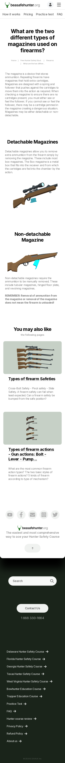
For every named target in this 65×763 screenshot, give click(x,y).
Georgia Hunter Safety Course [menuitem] (24, 666)
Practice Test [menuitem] (14, 703)
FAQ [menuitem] (59, 14)
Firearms (50, 60)
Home (13, 60)
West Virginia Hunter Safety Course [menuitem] (27, 681)
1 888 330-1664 (32, 618)
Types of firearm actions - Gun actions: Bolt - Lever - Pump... (31, 454)
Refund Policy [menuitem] (15, 733)
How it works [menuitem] (11, 14)
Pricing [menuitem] (28, 14)
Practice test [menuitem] (45, 14)
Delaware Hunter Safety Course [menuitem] (25, 651)
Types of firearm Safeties (31, 378)
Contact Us (32, 608)
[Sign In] (50, 4)
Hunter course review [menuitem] (19, 718)
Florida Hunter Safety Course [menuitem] (24, 659)
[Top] (32, 548)
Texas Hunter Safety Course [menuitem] (23, 674)
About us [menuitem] (12, 741)
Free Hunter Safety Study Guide (33, 60)
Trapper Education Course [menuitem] (22, 696)
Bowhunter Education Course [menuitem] (24, 689)
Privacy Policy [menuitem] (15, 726)
